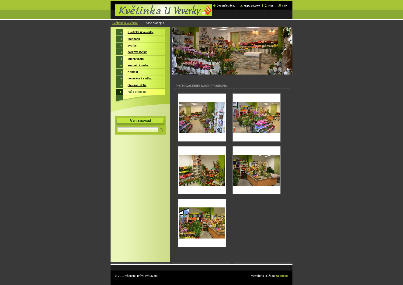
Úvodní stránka (226, 5)
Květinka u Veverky (125, 23)
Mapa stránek (252, 5)
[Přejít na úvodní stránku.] (164, 14)
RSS (271, 5)
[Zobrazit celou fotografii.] (202, 117)
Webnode (281, 275)
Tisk (284, 5)
